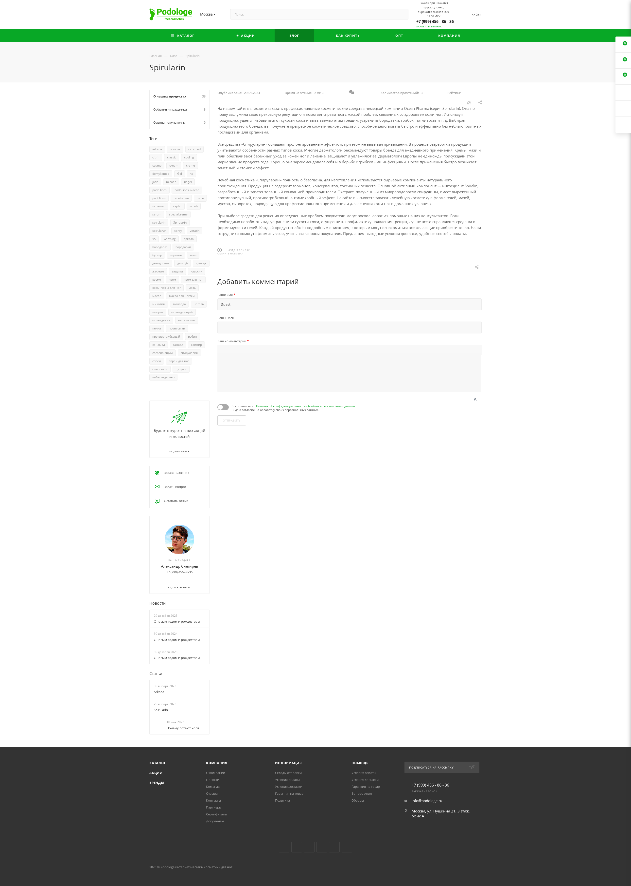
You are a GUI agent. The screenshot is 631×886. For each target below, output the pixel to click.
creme (190, 165)
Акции (156, 772)
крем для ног (193, 279)
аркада (189, 239)
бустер (157, 255)
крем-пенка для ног (166, 288)
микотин (158, 304)
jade (155, 182)
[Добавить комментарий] (351, 93)
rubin (200, 198)
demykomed (160, 174)
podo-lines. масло (187, 190)
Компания (216, 763)
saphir (177, 206)
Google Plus (334, 847)
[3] (223, 263)
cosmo (156, 165)
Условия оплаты (287, 779)
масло (156, 296)
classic (171, 157)
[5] (228, 263)
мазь (192, 288)
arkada (157, 149)
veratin (194, 231)
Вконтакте (284, 847)
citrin (155, 157)
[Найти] (402, 14)
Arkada (159, 692)
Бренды (156, 782)
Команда (213, 786)
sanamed (158, 206)
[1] (218, 263)
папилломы (186, 320)
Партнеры (214, 807)
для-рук (201, 263)
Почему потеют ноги (183, 728)
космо (156, 279)
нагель (199, 304)
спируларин (189, 353)
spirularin (158, 222)
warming (170, 239)
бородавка (160, 247)
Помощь (359, 763)
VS (154, 239)
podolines (159, 198)
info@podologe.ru (427, 800)
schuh (194, 206)
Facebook (296, 847)
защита (177, 271)
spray (178, 231)
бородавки (183, 247)
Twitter (309, 847)
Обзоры (357, 800)
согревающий (162, 353)
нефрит (157, 312)
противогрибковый (166, 336)
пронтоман (177, 328)
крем (172, 279)
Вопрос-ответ (361, 793)
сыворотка (160, 369)
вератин (176, 255)
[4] (226, 263)
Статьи (155, 673)
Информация (288, 763)
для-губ (182, 263)
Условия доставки (288, 786)
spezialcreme (178, 214)
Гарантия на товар (289, 793)
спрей (156, 361)
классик (196, 271)
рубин (192, 336)
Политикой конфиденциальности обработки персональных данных (305, 406)
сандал (178, 345)
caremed (194, 149)
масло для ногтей (182, 296)
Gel (179, 174)
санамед (158, 345)
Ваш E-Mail (225, 318)
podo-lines (159, 190)
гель (193, 255)
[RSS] (469, 102)
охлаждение (161, 320)
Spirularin (180, 222)
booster (175, 149)
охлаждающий (182, 312)
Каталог (157, 763)
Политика (282, 800)
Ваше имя (226, 294)
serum (156, 214)
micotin (171, 182)
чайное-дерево (163, 377)
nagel (188, 182)
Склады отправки (288, 772)
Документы (215, 821)
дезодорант (160, 263)
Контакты (213, 800)
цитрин (181, 369)
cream (173, 165)
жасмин (158, 271)
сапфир (196, 345)
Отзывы (212, 793)
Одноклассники (321, 847)
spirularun (159, 231)
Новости (157, 603)
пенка (156, 328)
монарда (179, 304)
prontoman (181, 198)
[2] (221, 263)
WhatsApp (347, 847)
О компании (215, 772)
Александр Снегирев (179, 566)
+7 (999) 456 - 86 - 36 (435, 21)
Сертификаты (216, 814)
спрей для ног (179, 361)
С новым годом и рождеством (177, 621)
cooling (189, 157)
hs (191, 174)
